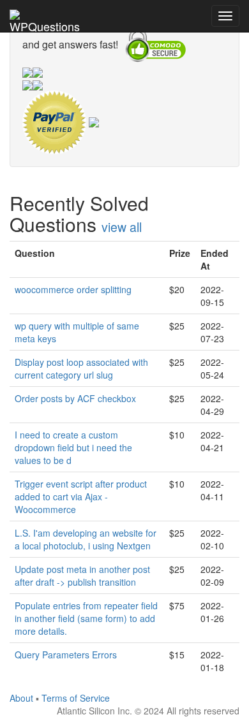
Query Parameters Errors (66, 654)
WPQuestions (45, 25)
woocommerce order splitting (73, 289)
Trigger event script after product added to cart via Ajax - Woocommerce (81, 496)
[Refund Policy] (94, 121)
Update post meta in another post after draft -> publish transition (82, 575)
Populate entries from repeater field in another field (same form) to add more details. (86, 618)
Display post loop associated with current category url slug (81, 368)
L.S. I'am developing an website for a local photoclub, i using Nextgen (85, 539)
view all (122, 227)
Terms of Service (76, 698)
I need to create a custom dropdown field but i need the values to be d (73, 447)
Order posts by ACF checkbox (75, 398)
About (21, 698)
